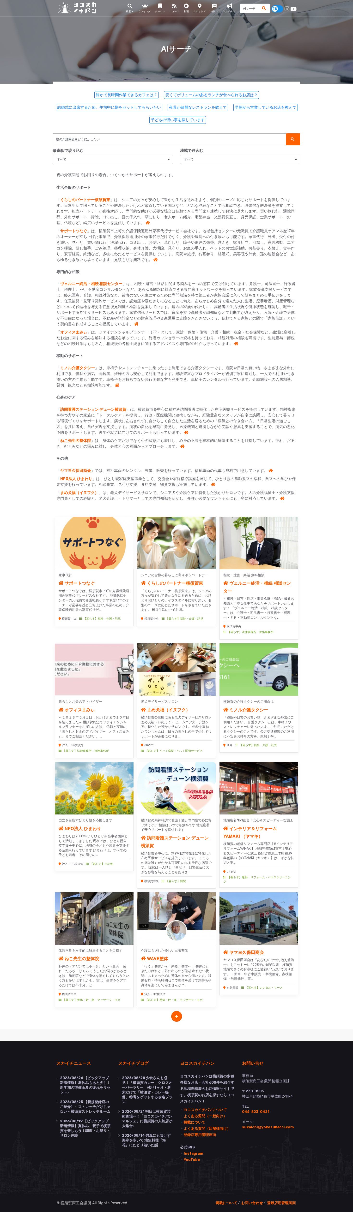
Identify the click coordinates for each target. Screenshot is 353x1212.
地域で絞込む (191, 150)
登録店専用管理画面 (200, 1135)
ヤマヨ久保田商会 (75, 470)
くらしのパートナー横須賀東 (85, 199)
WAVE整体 (157, 958)
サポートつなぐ (73, 231)
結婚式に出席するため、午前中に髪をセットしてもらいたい (109, 107)
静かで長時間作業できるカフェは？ (126, 95)
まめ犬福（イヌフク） (79, 492)
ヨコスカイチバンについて (205, 1110)
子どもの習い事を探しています (178, 120)
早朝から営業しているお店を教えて (265, 107)
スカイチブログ (133, 1063)
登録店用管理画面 (281, 1203)
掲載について (194, 1122)
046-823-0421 (255, 1112)
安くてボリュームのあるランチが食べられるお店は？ (211, 95)
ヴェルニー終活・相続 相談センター (91, 283)
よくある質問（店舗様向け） (207, 1128)
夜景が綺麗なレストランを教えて (198, 107)
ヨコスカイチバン (197, 1063)
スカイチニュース (73, 1063)
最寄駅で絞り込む (68, 150)
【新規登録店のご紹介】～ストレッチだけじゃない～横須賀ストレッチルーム (85, 1107)
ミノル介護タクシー (77, 368)
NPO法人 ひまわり (76, 478)
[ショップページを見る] (147, 222)
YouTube (192, 1160)
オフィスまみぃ (73, 332)
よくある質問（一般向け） (205, 1116)
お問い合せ (253, 1063)
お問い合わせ (252, 1203)
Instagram (193, 1153)
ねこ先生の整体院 (75, 440)
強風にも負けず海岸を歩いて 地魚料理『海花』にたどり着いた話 (146, 1140)
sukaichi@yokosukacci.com (268, 1127)
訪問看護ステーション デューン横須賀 (93, 409)
